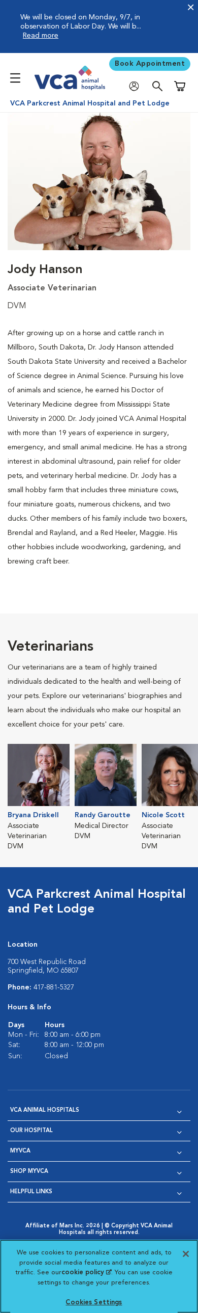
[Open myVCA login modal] (136, 86)
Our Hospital (31, 1131)
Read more (40, 35)
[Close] (186, 1254)
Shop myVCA (29, 1171)
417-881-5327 (54, 987)
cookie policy (86, 1272)
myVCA (20, 1151)
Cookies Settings (93, 1302)
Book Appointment (150, 63)
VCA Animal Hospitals (44, 1110)
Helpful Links (31, 1192)
